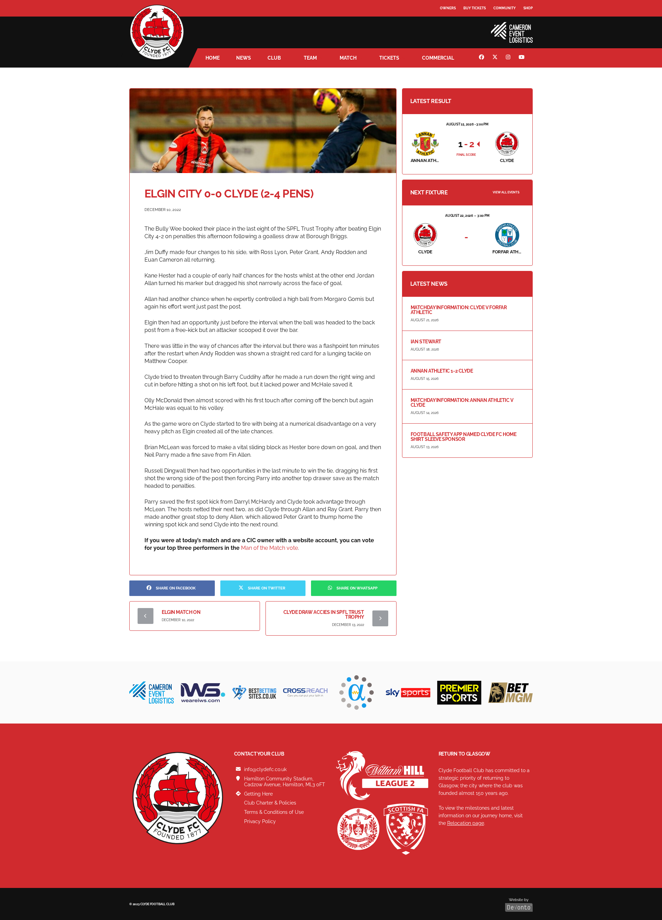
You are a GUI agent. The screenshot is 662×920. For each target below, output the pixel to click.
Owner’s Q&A (452, 27)
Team (310, 58)
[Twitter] (495, 58)
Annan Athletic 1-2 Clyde (442, 371)
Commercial (438, 58)
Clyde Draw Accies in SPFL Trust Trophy (323, 614)
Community (504, 8)
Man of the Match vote (269, 548)
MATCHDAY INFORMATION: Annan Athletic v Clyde (462, 402)
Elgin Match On (181, 612)
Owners (448, 8)
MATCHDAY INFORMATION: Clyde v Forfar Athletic (459, 310)
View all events (506, 192)
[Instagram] (509, 58)
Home (212, 58)
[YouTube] (522, 58)
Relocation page (465, 823)
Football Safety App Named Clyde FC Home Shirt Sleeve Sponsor (463, 437)
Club (274, 58)
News (243, 58)
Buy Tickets (474, 8)
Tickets (389, 58)
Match (348, 58)
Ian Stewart (426, 341)
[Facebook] (482, 58)
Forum (446, 22)
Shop (528, 8)
